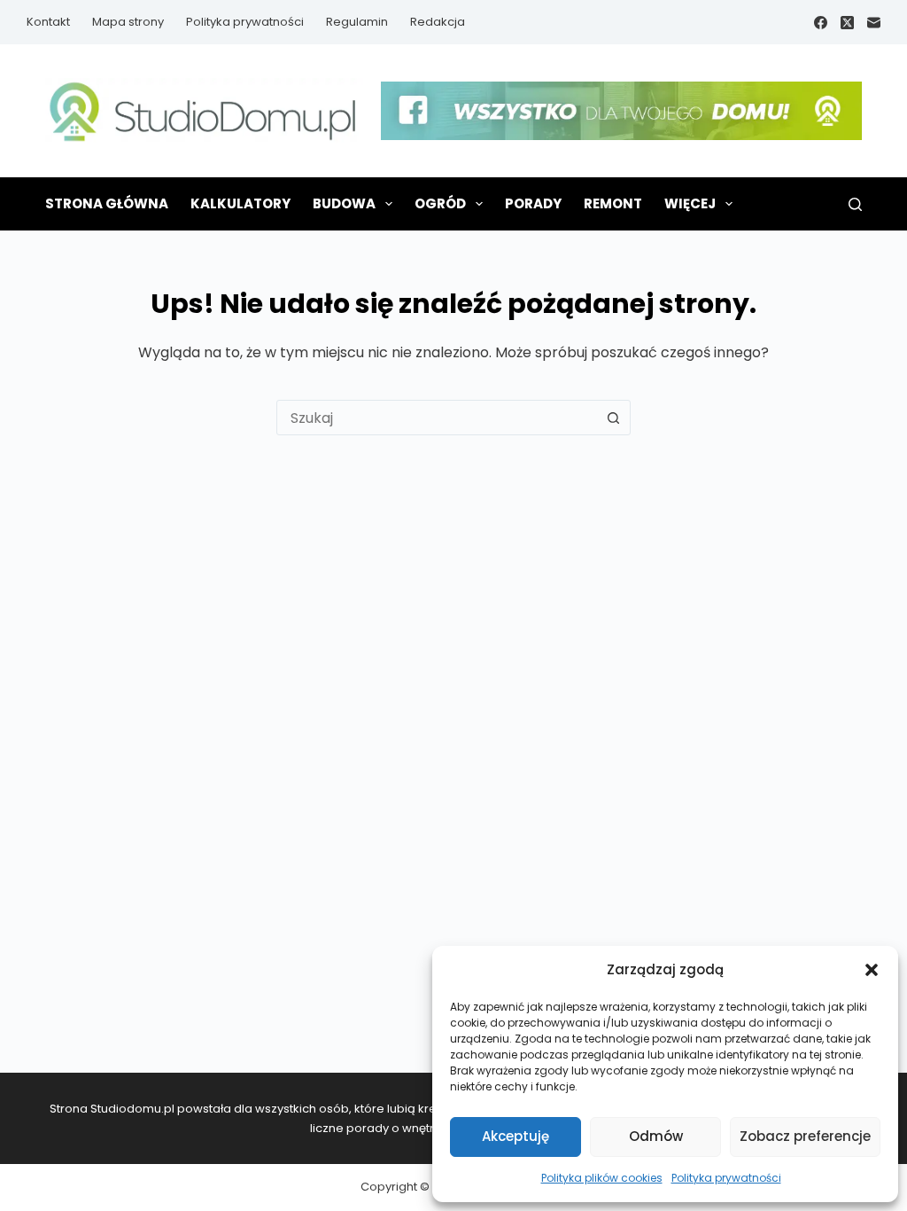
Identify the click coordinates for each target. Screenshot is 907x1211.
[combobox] (436, 417)
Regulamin (357, 21)
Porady (533, 203)
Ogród (440, 203)
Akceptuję (515, 1136)
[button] (871, 970)
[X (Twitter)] (847, 22)
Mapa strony (128, 21)
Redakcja (437, 21)
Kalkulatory (240, 203)
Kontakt (48, 21)
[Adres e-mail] (873, 22)
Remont (613, 203)
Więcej (690, 203)
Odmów (656, 1136)
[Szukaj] (855, 204)
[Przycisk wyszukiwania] (613, 417)
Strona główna (106, 203)
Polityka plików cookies (602, 1177)
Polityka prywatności (726, 1177)
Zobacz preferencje (805, 1136)
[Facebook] (820, 22)
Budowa (344, 203)
